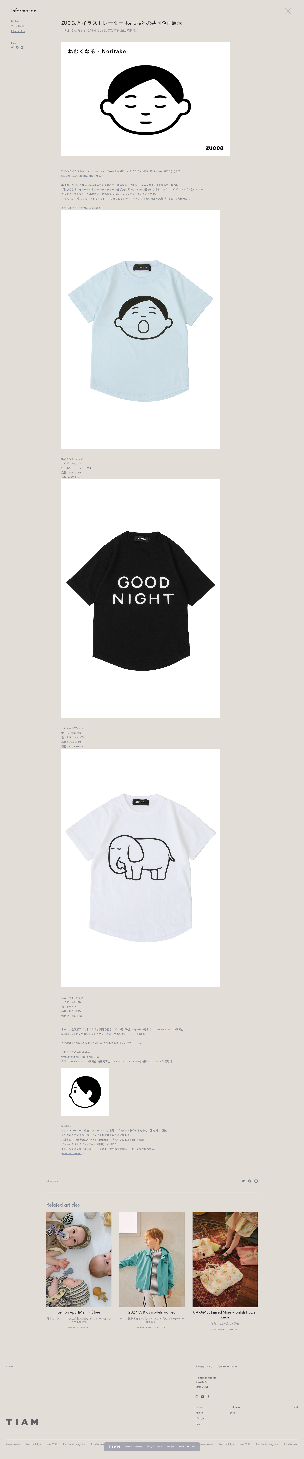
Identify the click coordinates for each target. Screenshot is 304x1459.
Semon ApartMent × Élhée (79, 1312)
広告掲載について (204, 1366)
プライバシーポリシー (227, 1366)
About (295, 1407)
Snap (232, 1412)
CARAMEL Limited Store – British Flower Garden (225, 1315)
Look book (235, 1407)
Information (18, 31)
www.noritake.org (72, 1153)
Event (198, 1424)
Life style (200, 1418)
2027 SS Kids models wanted (152, 1312)
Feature (199, 1407)
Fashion (199, 1412)
